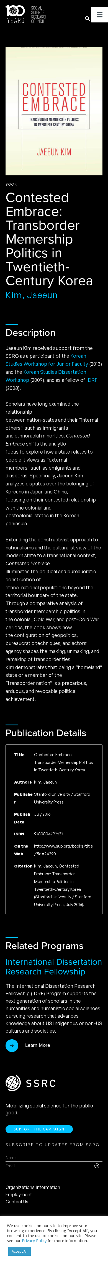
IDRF (91, 380)
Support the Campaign (39, 1129)
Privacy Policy (34, 1240)
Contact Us (17, 1201)
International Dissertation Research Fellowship (54, 966)
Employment (19, 1194)
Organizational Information (33, 1187)
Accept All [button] (19, 1251)
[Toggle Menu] (99, 14)
